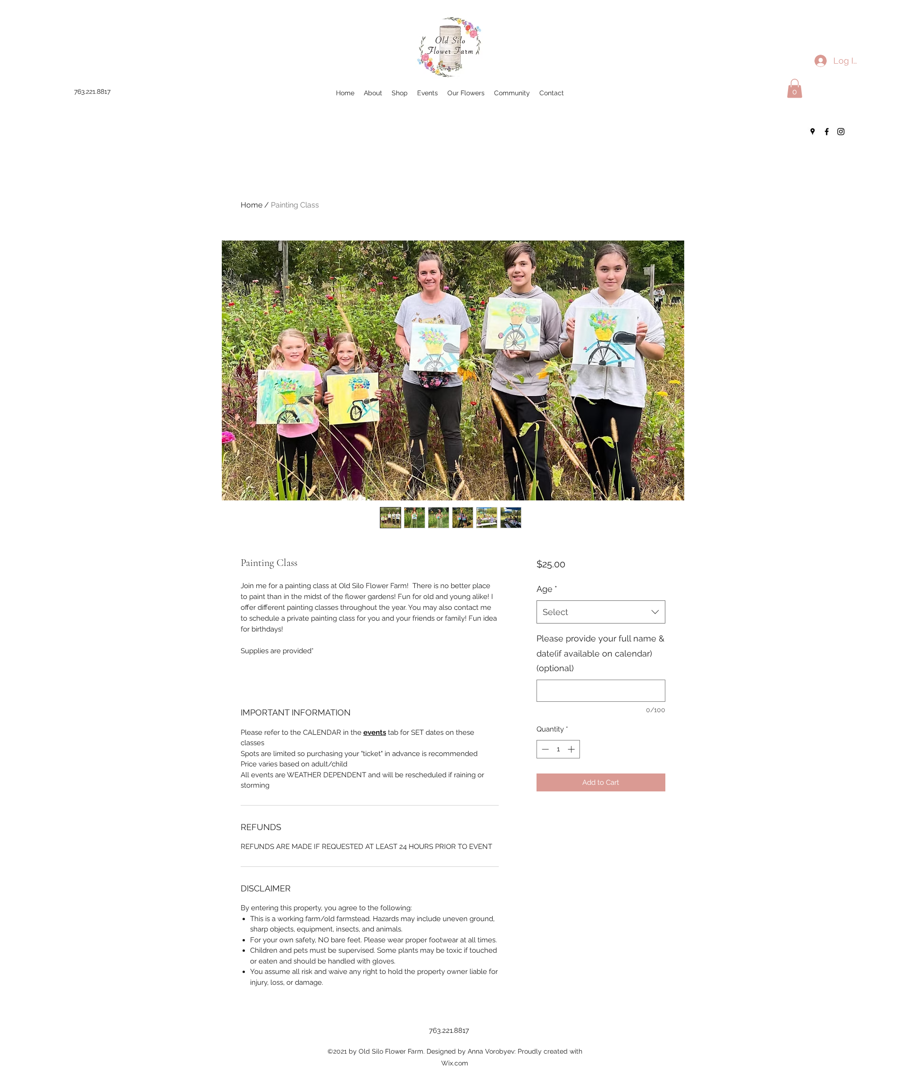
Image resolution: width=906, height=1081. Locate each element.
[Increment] (572, 749)
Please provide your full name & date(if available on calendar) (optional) (600, 653)
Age (547, 589)
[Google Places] (812, 131)
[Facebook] (826, 131)
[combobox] (601, 612)
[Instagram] (841, 131)
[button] (795, 88)
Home (251, 204)
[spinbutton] (558, 749)
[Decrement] (544, 749)
